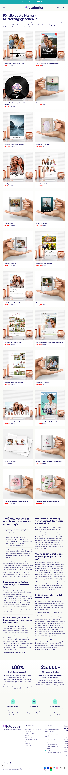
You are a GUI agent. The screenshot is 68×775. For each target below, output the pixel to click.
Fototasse (39, 103)
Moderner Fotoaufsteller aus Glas (14, 144)
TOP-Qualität (28, 731)
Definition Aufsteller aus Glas (13, 303)
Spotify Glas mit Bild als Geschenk (14, 63)
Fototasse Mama (41, 303)
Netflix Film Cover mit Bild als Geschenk (47, 63)
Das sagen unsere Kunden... (33, 729)
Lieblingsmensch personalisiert (14, 184)
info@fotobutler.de (53, 729)
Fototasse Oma (9, 223)
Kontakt (27, 735)
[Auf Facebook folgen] (4, 763)
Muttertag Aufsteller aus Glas (13, 342)
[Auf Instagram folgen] (7, 763)
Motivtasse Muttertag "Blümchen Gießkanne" (49, 461)
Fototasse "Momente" (11, 263)
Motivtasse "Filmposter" (43, 382)
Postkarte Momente (10, 461)
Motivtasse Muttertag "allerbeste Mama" (16, 501)
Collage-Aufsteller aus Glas (44, 263)
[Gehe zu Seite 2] (38, 509)
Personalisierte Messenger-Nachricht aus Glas (49, 342)
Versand (27, 743)
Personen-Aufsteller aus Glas (13, 422)
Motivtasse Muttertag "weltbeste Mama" (48, 501)
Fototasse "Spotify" (41, 223)
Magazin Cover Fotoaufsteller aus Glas (47, 422)
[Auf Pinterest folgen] (11, 763)
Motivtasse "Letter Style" (43, 144)
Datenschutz (28, 737)
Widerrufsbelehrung (31, 739)
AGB (26, 741)
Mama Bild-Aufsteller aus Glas (44, 184)
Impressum (28, 745)
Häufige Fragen (29, 733)
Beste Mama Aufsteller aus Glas (14, 382)
